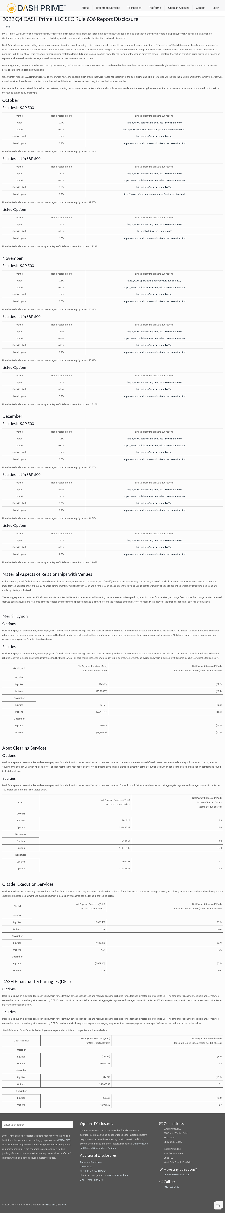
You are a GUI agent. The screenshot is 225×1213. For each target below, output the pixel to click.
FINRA (61, 1140)
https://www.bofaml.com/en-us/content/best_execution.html (154, 143)
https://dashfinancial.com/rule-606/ (154, 136)
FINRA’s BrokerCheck (117, 1175)
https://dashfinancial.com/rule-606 (154, 231)
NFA (9, 1144)
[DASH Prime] (36, 8)
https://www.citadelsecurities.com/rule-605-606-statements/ (154, 129)
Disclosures (86, 1166)
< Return (6, 26)
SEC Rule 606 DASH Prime (93, 1171)
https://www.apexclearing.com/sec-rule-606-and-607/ (154, 122)
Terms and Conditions (91, 1162)
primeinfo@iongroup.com (177, 1174)
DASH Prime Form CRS (91, 1179)
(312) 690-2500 (171, 1187)
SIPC (68, 1140)
